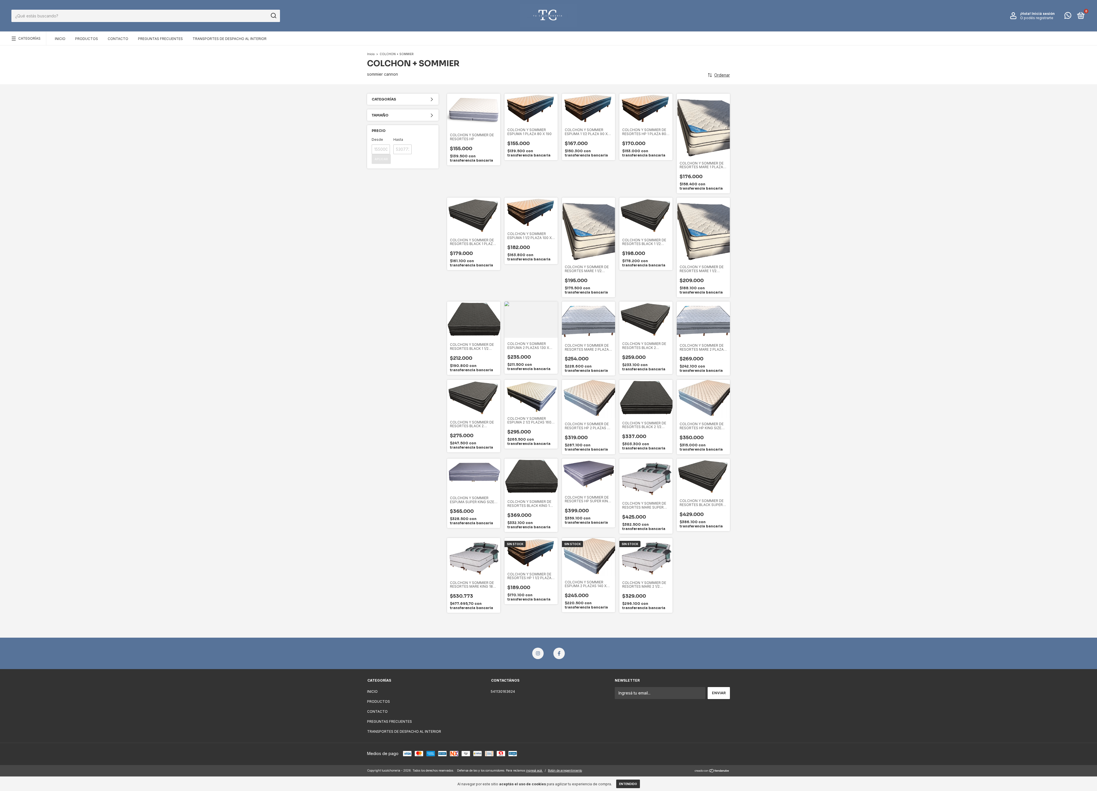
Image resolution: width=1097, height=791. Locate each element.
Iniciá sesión (1043, 13)
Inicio (371, 54)
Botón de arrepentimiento (565, 770)
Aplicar (381, 159)
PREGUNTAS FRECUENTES (160, 39)
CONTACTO (118, 39)
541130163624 (503, 691)
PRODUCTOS (86, 39)
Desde (377, 139)
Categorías (29, 38)
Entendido (628, 784)
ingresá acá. (534, 770)
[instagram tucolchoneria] (538, 653)
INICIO (60, 39)
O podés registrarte (1036, 18)
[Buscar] (273, 16)
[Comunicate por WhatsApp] (1068, 17)
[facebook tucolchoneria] (559, 653)
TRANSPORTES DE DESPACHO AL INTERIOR (230, 39)
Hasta (398, 139)
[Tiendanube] (712, 771)
